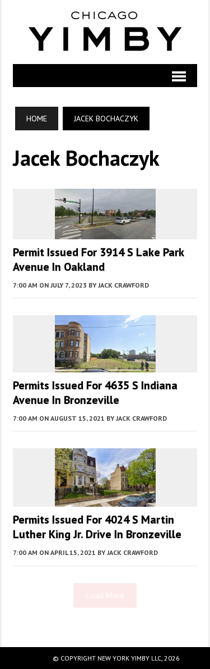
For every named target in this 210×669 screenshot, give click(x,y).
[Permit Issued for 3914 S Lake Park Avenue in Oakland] (105, 231)
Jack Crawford (123, 285)
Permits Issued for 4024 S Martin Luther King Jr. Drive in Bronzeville (97, 526)
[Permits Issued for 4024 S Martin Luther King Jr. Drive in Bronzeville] (105, 499)
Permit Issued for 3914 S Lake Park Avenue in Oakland (98, 259)
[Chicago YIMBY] (105, 32)
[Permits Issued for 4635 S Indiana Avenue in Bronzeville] (105, 364)
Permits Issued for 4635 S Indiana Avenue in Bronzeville (95, 392)
